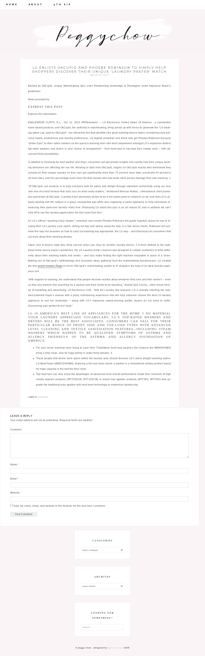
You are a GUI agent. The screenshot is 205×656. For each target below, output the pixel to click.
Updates (43, 397)
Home (12, 4)
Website (15, 492)
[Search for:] (102, 627)
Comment (16, 429)
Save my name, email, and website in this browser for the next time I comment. (59, 505)
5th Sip (62, 4)
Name (14, 464)
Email (14, 478)
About (36, 4)
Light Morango (115, 648)
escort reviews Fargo (50, 266)
